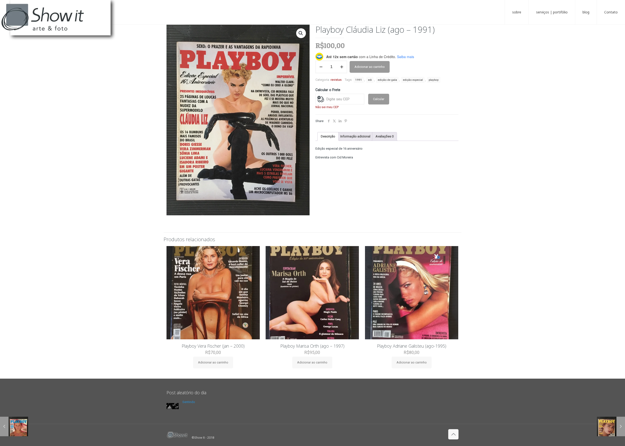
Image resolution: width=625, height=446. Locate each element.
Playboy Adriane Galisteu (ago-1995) (411, 346)
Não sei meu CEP (327, 107)
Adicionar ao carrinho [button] (213, 362)
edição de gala (387, 80)
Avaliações (384, 136)
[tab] (328, 136)
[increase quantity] (341, 67)
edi (370, 80)
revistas (336, 80)
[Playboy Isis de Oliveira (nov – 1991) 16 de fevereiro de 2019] (611, 426)
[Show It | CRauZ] (61, 22)
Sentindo (188, 402)
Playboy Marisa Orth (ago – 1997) (312, 346)
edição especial (413, 80)
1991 (358, 80)
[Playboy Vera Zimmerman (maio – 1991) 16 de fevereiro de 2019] (14, 426)
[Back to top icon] (453, 434)
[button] (301, 33)
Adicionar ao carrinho (369, 67)
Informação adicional (355, 136)
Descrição (328, 136)
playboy (434, 80)
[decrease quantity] (321, 67)
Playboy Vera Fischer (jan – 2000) (213, 346)
